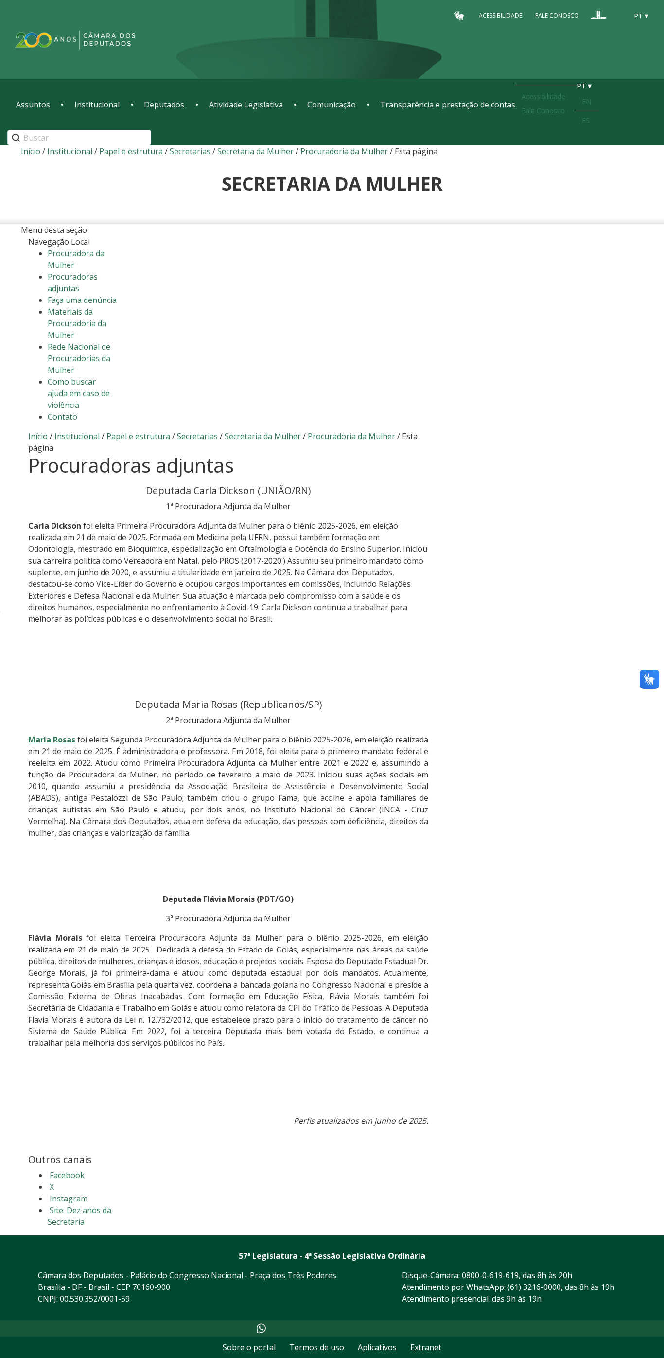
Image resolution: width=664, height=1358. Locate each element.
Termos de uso (316, 1347)
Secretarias (190, 151)
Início (30, 151)
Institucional (97, 104)
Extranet (425, 1347)
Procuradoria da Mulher (344, 151)
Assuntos (33, 104)
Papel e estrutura (131, 151)
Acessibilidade (500, 15)
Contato (62, 416)
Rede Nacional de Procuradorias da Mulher (79, 358)
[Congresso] (598, 15)
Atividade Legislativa (246, 104)
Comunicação (331, 104)
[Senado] (617, 15)
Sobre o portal (249, 1347)
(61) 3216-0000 (534, 1287)
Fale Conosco (557, 15)
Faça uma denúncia (82, 300)
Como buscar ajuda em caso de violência (79, 393)
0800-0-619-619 (490, 1275)
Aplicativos (377, 1347)
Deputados (164, 104)
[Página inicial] (75, 40)
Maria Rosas (51, 739)
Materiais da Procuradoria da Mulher (77, 323)
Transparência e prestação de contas (447, 104)
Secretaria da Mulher (255, 151)
